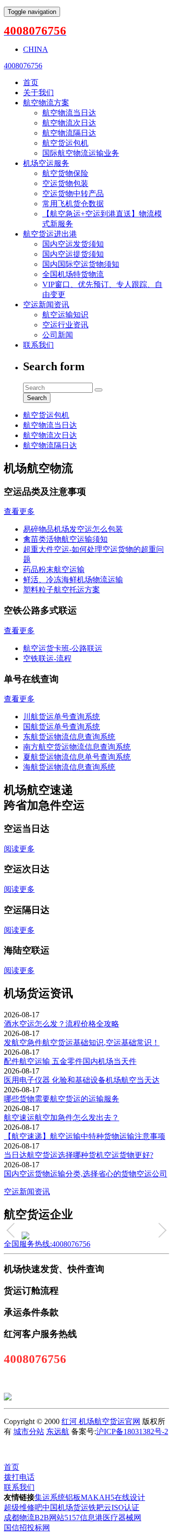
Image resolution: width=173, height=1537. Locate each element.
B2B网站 (49, 1517)
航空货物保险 (65, 173)
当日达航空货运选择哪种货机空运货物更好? (78, 1155)
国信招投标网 (27, 1528)
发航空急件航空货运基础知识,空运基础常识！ (82, 1042)
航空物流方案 (46, 103)
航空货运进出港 (50, 234)
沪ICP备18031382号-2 (132, 1431)
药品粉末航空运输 (54, 569)
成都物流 (19, 1517)
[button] (13, 1230)
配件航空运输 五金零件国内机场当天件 (70, 1061)
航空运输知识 (65, 315)
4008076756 (23, 66)
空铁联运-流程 (47, 658)
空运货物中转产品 (73, 193)
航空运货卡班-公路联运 (62, 648)
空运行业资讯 (65, 325)
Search (37, 397)
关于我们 (38, 92)
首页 (30, 82)
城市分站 (28, 1431)
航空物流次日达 (69, 123)
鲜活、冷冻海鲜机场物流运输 (73, 579)
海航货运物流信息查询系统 (69, 767)
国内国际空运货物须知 (80, 264)
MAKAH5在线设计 (113, 1497)
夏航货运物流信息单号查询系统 (77, 757)
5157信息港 (83, 1517)
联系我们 (38, 345)
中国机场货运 (65, 1507)
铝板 (73, 1497)
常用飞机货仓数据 (73, 204)
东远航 (57, 1431)
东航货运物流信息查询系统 (69, 737)
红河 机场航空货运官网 (101, 1421)
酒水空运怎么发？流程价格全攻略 (61, 1024)
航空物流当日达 (69, 113)
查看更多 (19, 511)
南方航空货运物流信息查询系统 (77, 747)
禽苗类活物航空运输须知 (65, 539)
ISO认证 (125, 1507)
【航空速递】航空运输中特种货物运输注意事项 (84, 1136)
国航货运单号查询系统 (61, 727)
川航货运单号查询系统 (61, 716)
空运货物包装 (65, 183)
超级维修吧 (23, 1507)
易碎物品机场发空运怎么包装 (73, 529)
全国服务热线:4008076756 (47, 1244)
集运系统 (50, 1497)
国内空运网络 (66, 1449)
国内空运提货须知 (73, 254)
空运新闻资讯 (46, 304)
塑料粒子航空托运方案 (61, 590)
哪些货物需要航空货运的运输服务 (61, 1099)
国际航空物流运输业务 (80, 153)
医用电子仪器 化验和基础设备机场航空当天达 (82, 1080)
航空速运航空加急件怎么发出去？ (61, 1117)
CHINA (35, 49)
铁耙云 (99, 1507)
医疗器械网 (122, 1517)
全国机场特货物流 (73, 274)
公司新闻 (57, 335)
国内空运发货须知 (73, 244)
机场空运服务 (46, 163)
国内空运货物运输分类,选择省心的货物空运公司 (85, 1174)
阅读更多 (19, 849)
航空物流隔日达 (69, 133)
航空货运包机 (65, 143)
